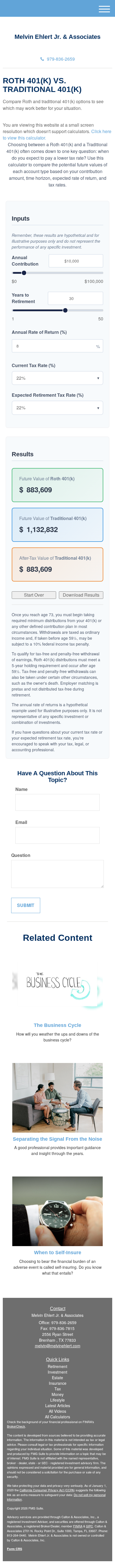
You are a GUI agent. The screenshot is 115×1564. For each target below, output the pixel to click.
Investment (57, 1372)
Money (58, 1394)
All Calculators (57, 1416)
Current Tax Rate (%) (33, 365)
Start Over (34, 595)
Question (20, 855)
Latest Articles (57, 1405)
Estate (57, 1377)
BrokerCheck (16, 1426)
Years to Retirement (23, 298)
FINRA (77, 1526)
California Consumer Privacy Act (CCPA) (47, 1490)
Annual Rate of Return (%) (39, 332)
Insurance (57, 1383)
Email (21, 822)
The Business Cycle (57, 1025)
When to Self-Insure (57, 1252)
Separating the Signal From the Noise (57, 1139)
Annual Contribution (25, 260)
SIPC (89, 1526)
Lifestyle (57, 1400)
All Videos (57, 1411)
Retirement (57, 1366)
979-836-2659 (61, 59)
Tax (57, 1388)
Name (21, 789)
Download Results (81, 595)
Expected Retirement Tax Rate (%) (47, 395)
